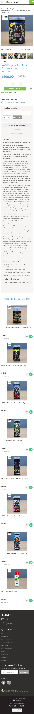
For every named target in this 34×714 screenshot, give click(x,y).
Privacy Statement (6, 639)
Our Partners (4, 645)
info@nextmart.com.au (12, 619)
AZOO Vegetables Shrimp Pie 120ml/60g (13, 365)
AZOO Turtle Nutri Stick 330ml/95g (11, 440)
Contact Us (4, 657)
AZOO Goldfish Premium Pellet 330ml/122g (14, 553)
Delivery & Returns (17, 133)
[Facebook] (3, 683)
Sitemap (3, 660)
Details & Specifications (17, 125)
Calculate (17, 117)
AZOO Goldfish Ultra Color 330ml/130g (13, 403)
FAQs (3, 633)
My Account (4, 654)
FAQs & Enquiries (10, 624)
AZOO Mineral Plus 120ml (9, 591)
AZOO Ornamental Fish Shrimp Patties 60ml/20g (16, 327)
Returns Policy (5, 636)
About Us (4, 651)
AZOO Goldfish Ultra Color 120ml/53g (12, 516)
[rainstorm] (17, 710)
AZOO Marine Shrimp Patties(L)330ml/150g (14, 478)
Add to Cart (13, 89)
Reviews (17, 129)
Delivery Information (6, 648)
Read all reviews (6, 71)
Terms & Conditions (6, 642)
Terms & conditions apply (17, 703)
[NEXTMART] (12, 1)
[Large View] (4, 56)
